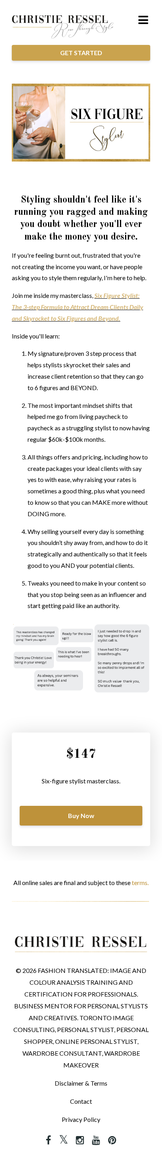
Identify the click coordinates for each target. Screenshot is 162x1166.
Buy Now (81, 815)
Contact (81, 1101)
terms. (140, 882)
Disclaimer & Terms (81, 1083)
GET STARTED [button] (81, 52)
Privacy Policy (81, 1119)
